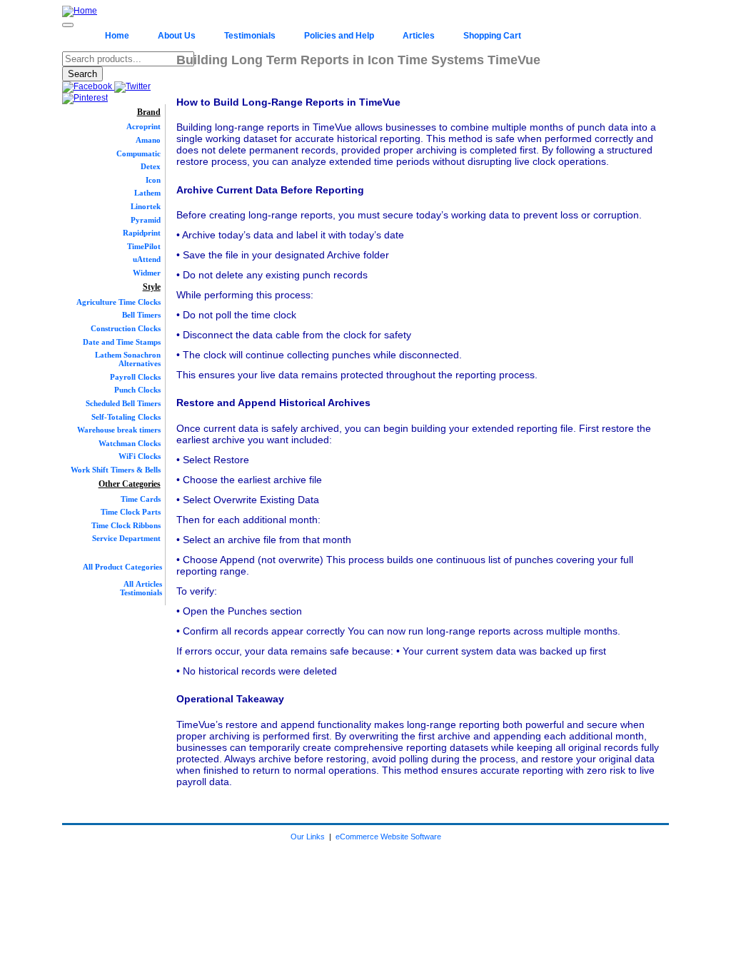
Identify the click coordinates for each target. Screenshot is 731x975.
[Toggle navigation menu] (68, 25)
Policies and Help (339, 36)
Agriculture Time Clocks (118, 302)
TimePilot (144, 246)
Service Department (126, 538)
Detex (151, 166)
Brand (149, 112)
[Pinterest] (85, 98)
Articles (419, 36)
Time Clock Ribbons (126, 525)
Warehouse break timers (119, 429)
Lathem (147, 192)
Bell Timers (141, 314)
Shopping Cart (492, 36)
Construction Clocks (126, 328)
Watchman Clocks (130, 443)
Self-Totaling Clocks (126, 417)
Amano (148, 140)
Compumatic (138, 153)
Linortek (146, 206)
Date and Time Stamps (122, 342)
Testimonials (250, 36)
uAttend (147, 259)
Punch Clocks (137, 389)
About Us (177, 36)
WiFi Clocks (140, 456)
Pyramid (146, 220)
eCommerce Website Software (388, 836)
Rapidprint (142, 232)
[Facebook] (88, 86)
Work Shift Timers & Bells (116, 469)
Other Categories (130, 484)
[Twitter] (132, 86)
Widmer (147, 272)
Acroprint (143, 126)
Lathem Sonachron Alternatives (128, 359)
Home (117, 36)
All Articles (142, 584)
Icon (153, 180)
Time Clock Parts (131, 511)
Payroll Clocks (135, 377)
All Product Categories (122, 566)
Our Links (308, 836)
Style (152, 287)
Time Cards (141, 499)
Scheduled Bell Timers (123, 403)
